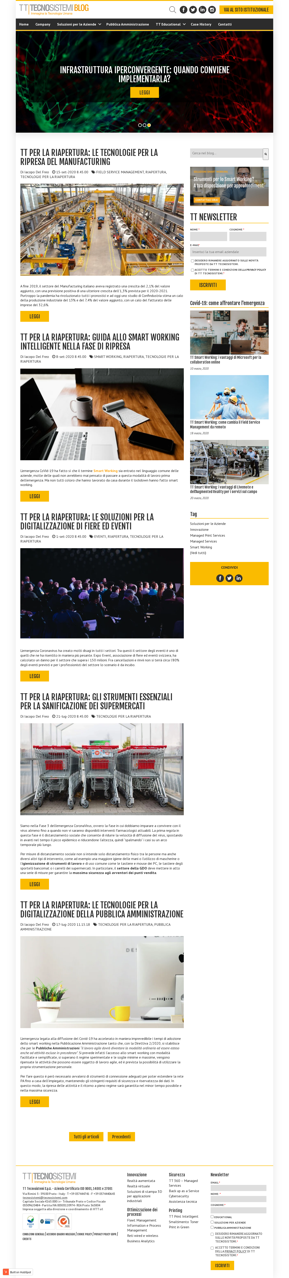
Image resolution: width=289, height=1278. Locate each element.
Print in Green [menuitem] (179, 1227)
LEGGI (144, 88)
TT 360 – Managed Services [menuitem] (183, 1183)
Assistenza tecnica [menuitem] (183, 1201)
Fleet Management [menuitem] (141, 1220)
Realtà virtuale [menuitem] (138, 1186)
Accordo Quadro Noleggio (61, 1234)
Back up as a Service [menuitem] (184, 1191)
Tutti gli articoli (86, 1136)
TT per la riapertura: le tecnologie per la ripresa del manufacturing (89, 157)
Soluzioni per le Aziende (208, 523)
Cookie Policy (84, 1234)
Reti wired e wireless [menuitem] (142, 1235)
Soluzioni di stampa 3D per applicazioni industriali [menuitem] (144, 1196)
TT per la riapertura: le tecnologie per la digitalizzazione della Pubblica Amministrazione (101, 909)
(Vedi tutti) (198, 552)
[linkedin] (238, 578)
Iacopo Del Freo (36, 172)
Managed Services (203, 541)
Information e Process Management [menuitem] (144, 1227)
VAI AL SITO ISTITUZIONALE (246, 10)
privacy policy (256, 269)
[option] (144, 82)
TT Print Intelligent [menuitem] (183, 1216)
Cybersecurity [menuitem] (179, 1196)
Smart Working (201, 547)
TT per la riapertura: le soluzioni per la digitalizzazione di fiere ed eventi (87, 521)
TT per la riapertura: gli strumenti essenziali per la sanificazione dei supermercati (96, 701)
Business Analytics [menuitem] (141, 1241)
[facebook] (220, 578)
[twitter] (229, 578)
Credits (27, 1239)
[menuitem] (24, 24)
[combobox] (226, 153)
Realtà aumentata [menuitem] (141, 1180)
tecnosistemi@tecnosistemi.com (45, 1198)
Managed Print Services (207, 535)
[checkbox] (239, 1222)
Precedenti (121, 1136)
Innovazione (199, 529)
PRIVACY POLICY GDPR (105, 1234)
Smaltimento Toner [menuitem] (183, 1221)
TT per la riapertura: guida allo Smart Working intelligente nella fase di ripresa (99, 342)
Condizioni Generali (33, 1234)
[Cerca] (266, 154)
